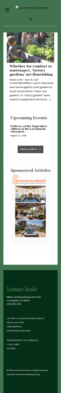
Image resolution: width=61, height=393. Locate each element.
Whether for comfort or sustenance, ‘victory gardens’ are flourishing (31, 70)
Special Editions (15, 322)
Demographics (14, 326)
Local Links (13, 344)
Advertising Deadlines (19, 330)
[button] (30, 149)
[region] (30, 133)
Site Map (11, 348)
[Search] (30, 19)
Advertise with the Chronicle (22, 340)
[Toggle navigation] (7, 9)
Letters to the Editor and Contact (26, 318)
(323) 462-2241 (14, 304)
